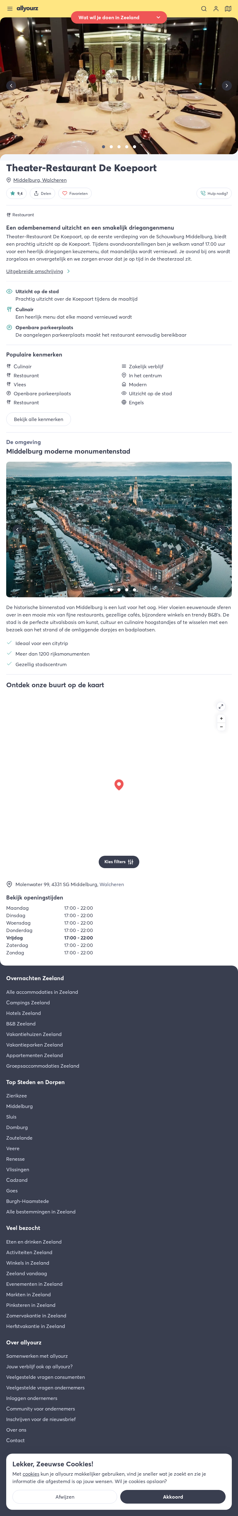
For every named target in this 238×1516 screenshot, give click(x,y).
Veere (13, 1148)
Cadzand (17, 1180)
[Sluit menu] (10, 8)
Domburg (17, 1127)
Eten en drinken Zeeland (34, 1242)
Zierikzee (16, 1095)
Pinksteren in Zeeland (30, 1305)
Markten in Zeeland (28, 1294)
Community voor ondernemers (40, 1409)
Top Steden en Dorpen (35, 1082)
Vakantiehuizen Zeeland (34, 1034)
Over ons (16, 1430)
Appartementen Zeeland (34, 1055)
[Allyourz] (27, 9)
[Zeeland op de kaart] (228, 8)
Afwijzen (64, 1497)
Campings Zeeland (28, 1002)
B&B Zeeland (21, 1023)
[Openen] (221, 706)
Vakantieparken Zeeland (34, 1045)
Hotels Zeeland (23, 1013)
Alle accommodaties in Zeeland (42, 992)
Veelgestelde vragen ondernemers (45, 1387)
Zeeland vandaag (26, 1273)
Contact (15, 1440)
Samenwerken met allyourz (37, 1356)
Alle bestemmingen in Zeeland (41, 1212)
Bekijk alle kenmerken (38, 419)
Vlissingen (17, 1169)
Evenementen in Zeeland (34, 1284)
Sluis (11, 1117)
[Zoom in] (221, 719)
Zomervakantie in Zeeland (36, 1315)
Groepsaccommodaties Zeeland (42, 1066)
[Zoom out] (221, 727)
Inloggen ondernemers (31, 1398)
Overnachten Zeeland (35, 978)
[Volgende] (227, 86)
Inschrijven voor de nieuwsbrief (41, 1419)
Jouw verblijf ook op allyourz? (39, 1366)
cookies (31, 1474)
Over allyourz (24, 1342)
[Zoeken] (204, 8)
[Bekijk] (103, 146)
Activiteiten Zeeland (29, 1252)
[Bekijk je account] (216, 8)
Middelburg (19, 1106)
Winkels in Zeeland (27, 1263)
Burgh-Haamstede (27, 1201)
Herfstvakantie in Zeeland (35, 1326)
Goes (12, 1190)
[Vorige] (11, 86)
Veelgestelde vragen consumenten (45, 1377)
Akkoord (173, 1497)
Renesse (15, 1159)
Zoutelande (19, 1138)
